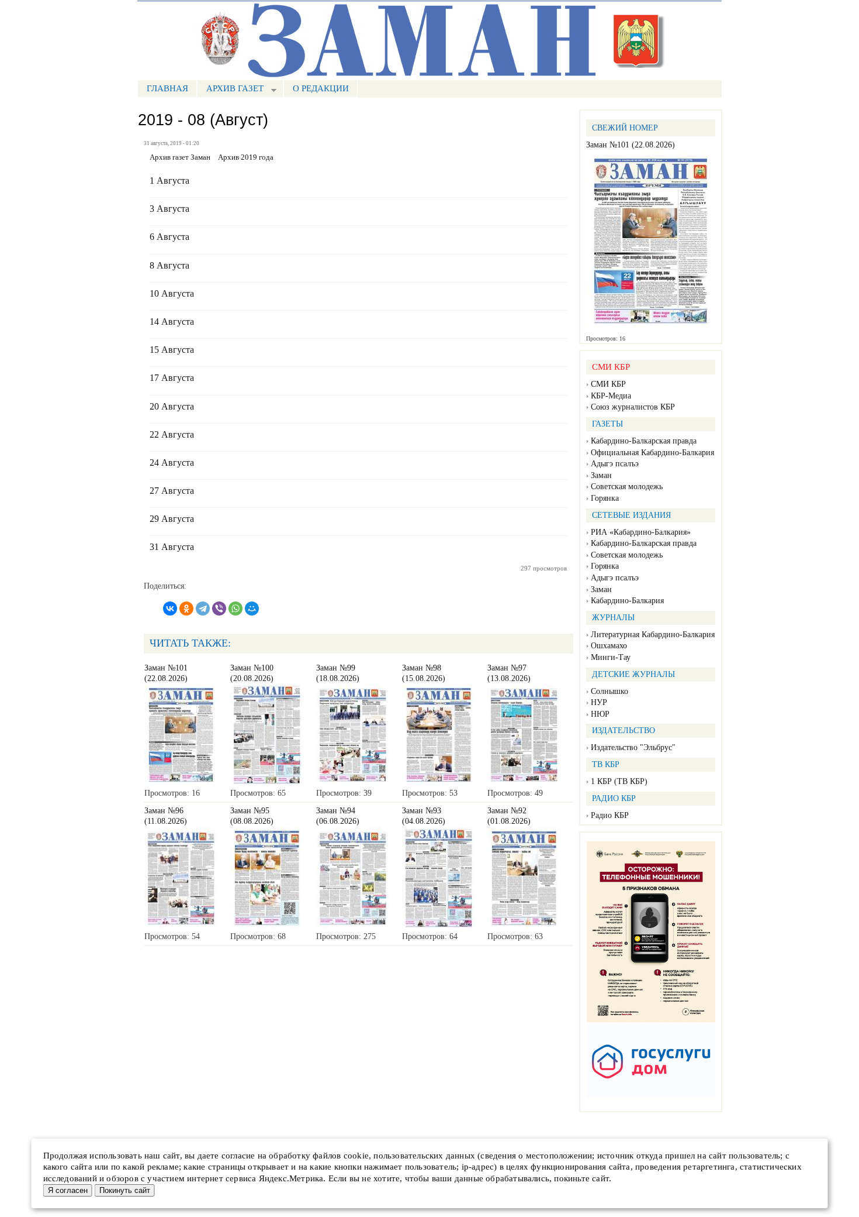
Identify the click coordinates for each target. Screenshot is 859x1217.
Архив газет (230, 90)
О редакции (321, 88)
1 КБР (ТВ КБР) (619, 781)
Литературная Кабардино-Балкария (653, 634)
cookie (356, 1155)
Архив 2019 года (245, 157)
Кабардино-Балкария (627, 600)
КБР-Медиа (611, 395)
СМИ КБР (608, 384)
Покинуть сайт (124, 1190)
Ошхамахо (609, 645)
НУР (599, 702)
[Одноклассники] (186, 608)
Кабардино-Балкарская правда (644, 440)
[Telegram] (203, 608)
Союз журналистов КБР (633, 407)
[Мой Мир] (252, 608)
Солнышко (609, 691)
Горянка (605, 498)
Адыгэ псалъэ (615, 463)
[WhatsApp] (235, 608)
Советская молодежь (627, 486)
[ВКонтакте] (170, 608)
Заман (601, 475)
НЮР (600, 714)
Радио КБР (610, 815)
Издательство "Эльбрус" (633, 747)
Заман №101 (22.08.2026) (630, 144)
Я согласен (68, 1190)
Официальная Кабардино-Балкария (652, 452)
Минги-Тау (611, 657)
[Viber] (219, 608)
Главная (167, 88)
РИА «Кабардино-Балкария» (641, 532)
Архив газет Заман (180, 157)
